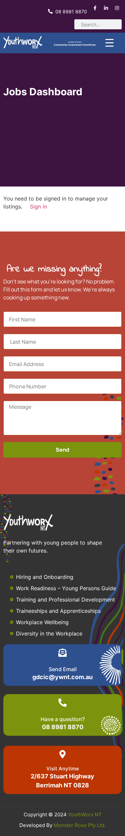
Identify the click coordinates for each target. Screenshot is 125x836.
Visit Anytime (62, 768)
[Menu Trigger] (109, 42)
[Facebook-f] (95, 8)
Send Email (63, 669)
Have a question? (63, 719)
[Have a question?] (62, 702)
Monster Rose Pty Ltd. (80, 825)
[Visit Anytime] (62, 754)
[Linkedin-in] (106, 8)
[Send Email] (62, 652)
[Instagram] (117, 8)
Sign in (38, 206)
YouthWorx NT (85, 814)
